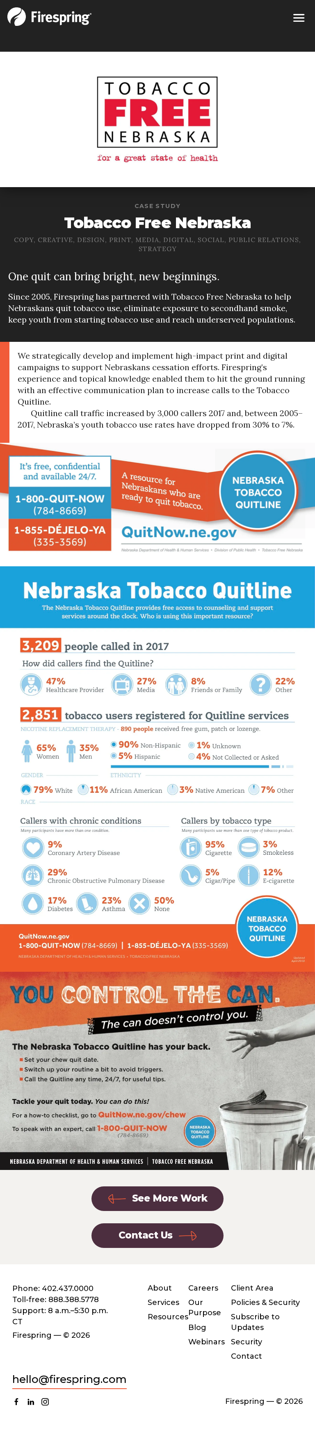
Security (246, 1341)
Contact (246, 1356)
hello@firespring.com (69, 1379)
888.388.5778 (73, 1299)
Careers (203, 1288)
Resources (168, 1316)
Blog (197, 1327)
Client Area (252, 1288)
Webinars (206, 1341)
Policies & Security (265, 1302)
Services (163, 1302)
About (160, 1288)
